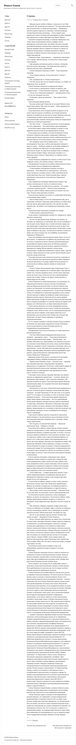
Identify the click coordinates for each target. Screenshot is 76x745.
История (7, 30)
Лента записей (10, 120)
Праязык (8, 77)
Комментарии (9, 98)
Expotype (29, 740)
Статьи (7, 41)
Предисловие (9, 49)
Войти (7, 117)
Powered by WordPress (12, 740)
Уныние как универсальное (36, 725)
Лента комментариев (12, 124)
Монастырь (9, 34)
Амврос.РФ (9, 103)
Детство (7, 20)
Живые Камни (12, 5)
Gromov (45, 20)
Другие (7, 27)
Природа (35, 720)
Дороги (7, 23)
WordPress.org (9, 127)
